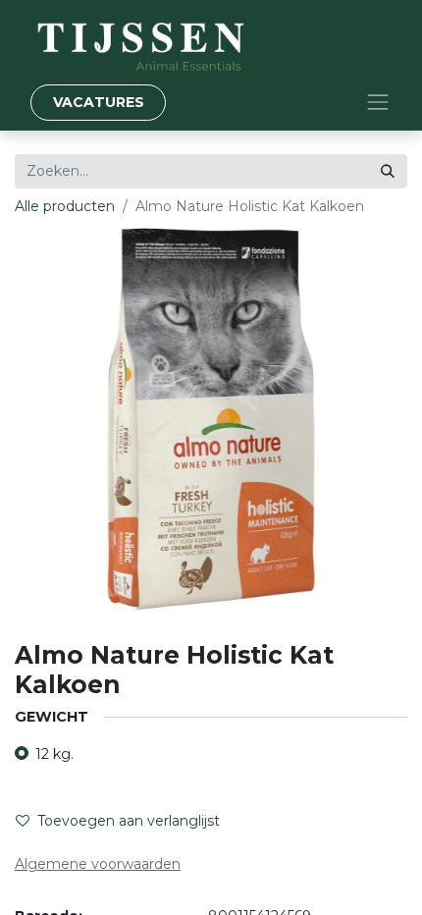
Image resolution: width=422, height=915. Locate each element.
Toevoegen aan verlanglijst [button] (128, 821)
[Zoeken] (387, 171)
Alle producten (65, 206)
